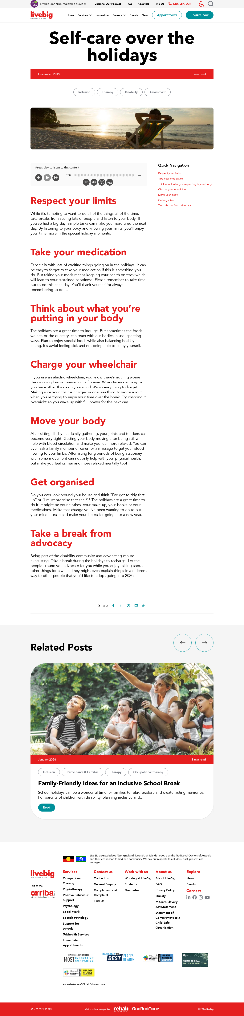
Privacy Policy (165, 890)
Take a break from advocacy (174, 205)
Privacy (95, 983)
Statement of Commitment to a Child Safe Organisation (168, 920)
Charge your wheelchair (172, 189)
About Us (143, 4)
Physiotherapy (73, 889)
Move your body (168, 194)
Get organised (166, 200)
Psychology (71, 905)
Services (82, 15)
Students (131, 884)
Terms (102, 983)
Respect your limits (169, 173)
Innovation (102, 15)
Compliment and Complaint (105, 892)
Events (134, 15)
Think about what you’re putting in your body (185, 184)
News (145, 15)
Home (70, 15)
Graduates (132, 890)
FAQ (129, 4)
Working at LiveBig (138, 878)
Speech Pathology (75, 917)
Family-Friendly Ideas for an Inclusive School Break (109, 783)
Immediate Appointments (73, 943)
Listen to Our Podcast (108, 4)
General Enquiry (105, 884)
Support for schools (71, 926)
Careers (117, 15)
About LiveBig (165, 878)
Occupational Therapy (72, 881)
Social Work (71, 911)
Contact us (101, 878)
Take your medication (170, 178)
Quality (161, 896)
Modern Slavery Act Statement (166, 904)
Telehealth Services (76, 934)
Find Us (159, 4)
